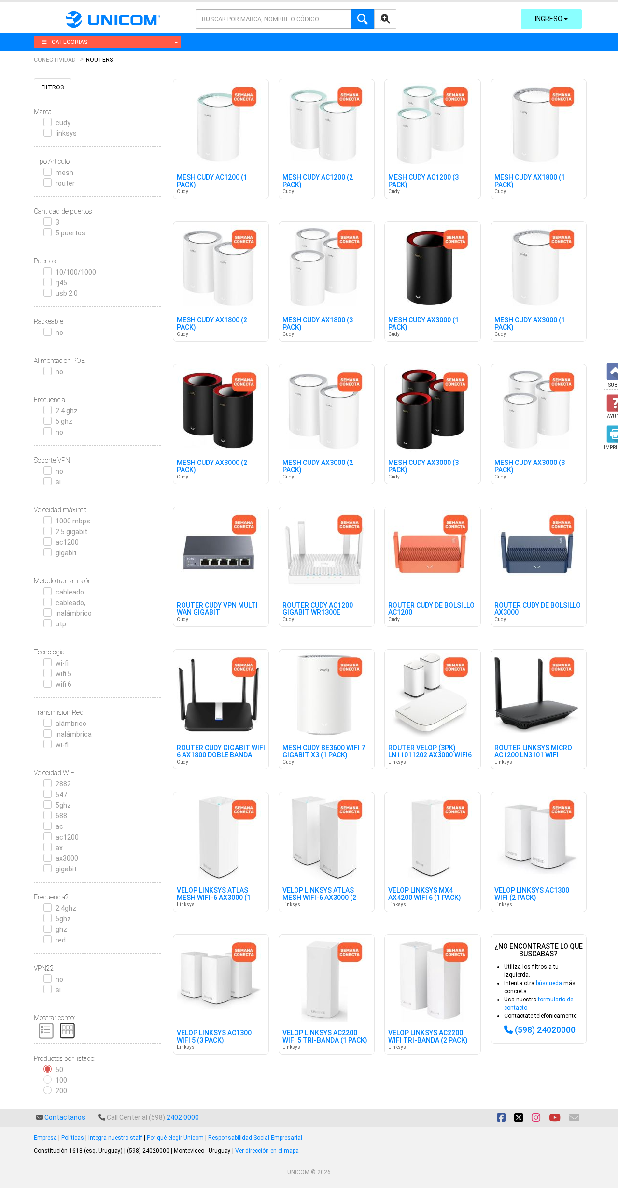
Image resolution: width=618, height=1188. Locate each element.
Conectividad (55, 60)
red (61, 940)
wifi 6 (63, 684)
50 (59, 1069)
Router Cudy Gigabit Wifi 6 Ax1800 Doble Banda (221, 751)
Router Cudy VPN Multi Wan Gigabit (217, 609)
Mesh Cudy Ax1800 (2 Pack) (212, 324)
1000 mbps (73, 521)
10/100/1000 (76, 272)
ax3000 (67, 858)
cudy (63, 123)
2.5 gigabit (71, 532)
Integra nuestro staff (115, 1137)
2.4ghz (66, 908)
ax (59, 848)
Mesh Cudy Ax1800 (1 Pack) (529, 181)
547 (61, 794)
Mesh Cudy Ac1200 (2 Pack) (317, 181)
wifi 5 (63, 674)
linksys (66, 133)
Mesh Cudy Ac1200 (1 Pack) (212, 181)
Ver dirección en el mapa (267, 1150)
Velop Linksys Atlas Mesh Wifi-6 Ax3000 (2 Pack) (319, 898)
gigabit (66, 553)
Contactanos (64, 1117)
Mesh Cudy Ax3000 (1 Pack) (423, 324)
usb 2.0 (67, 293)
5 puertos (70, 233)
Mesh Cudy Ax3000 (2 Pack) (212, 466)
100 (61, 1080)
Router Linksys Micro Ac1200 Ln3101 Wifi (533, 751)
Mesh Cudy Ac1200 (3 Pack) (423, 181)
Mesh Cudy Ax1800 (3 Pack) (317, 324)
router (65, 183)
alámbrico (71, 723)
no (59, 332)
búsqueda (549, 983)
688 (61, 816)
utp (61, 624)
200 (61, 1091)
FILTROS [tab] (53, 87)
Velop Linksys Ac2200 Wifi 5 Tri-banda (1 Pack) (324, 1036)
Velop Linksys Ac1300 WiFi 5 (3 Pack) (214, 1036)
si (58, 482)
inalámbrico (74, 613)
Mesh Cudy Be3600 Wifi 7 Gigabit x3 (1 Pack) (323, 751)
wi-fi (62, 663)
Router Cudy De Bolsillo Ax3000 (537, 609)
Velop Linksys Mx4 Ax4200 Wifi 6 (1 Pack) (424, 894)
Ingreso (549, 19)
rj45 (61, 283)
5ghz (63, 805)
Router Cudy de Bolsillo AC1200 (431, 609)
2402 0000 (183, 1117)
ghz (61, 929)
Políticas (72, 1137)
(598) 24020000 (545, 1030)
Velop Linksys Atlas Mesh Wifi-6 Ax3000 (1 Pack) (214, 898)
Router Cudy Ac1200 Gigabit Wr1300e (317, 609)
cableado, (70, 603)
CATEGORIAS (69, 42)
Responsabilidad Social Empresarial (255, 1137)
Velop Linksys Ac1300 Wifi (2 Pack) (531, 894)
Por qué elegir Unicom (175, 1137)
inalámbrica (74, 734)
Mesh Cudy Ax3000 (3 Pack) (423, 466)
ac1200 (67, 542)
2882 (63, 784)
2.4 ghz (67, 411)
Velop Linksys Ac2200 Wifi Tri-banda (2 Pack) (428, 1036)
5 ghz (64, 421)
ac (59, 826)
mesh (64, 172)
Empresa (45, 1137)
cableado (70, 592)
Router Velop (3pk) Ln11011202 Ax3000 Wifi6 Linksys (430, 755)
